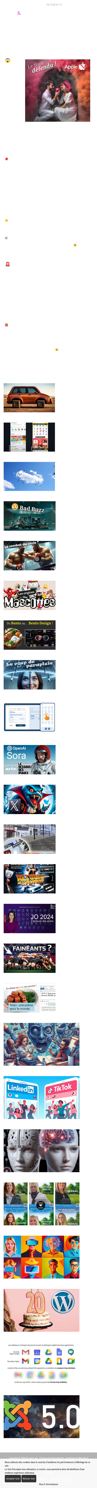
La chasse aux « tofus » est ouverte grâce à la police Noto (48, 1015)
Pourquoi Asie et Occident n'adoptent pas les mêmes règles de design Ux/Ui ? (48, 454)
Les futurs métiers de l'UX (48, 1281)
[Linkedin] (27, 4)
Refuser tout (29, 1478)
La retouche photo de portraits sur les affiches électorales (48, 1228)
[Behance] (32, 4)
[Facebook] (74, 51)
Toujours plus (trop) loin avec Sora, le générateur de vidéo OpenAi (48, 777)
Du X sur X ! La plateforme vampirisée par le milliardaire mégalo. (48, 817)
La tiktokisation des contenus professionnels (48, 1121)
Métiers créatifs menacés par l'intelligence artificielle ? (48, 1068)
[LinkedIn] (89, 51)
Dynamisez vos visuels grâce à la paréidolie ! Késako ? (48, 493)
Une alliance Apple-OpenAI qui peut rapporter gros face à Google (48, 573)
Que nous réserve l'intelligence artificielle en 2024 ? (48, 1175)
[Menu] (90, 14)
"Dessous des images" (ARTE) (52, 356)
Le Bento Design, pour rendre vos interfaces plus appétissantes (48, 652)
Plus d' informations (48, 1484)
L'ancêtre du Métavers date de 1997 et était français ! (48, 856)
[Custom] (38, 4)
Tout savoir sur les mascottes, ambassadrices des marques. (48, 613)
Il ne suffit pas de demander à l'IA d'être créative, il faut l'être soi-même (48, 415)
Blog (48, 41)
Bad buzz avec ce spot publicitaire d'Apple (48, 533)
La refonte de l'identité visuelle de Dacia (48, 896)
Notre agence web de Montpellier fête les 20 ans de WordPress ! (48, 1334)
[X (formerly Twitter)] (82, 51)
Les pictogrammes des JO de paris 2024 (48, 936)
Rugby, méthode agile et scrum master (49, 975)
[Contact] (67, 4)
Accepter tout (13, 1478)
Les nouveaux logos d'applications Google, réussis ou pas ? (48, 1387)
